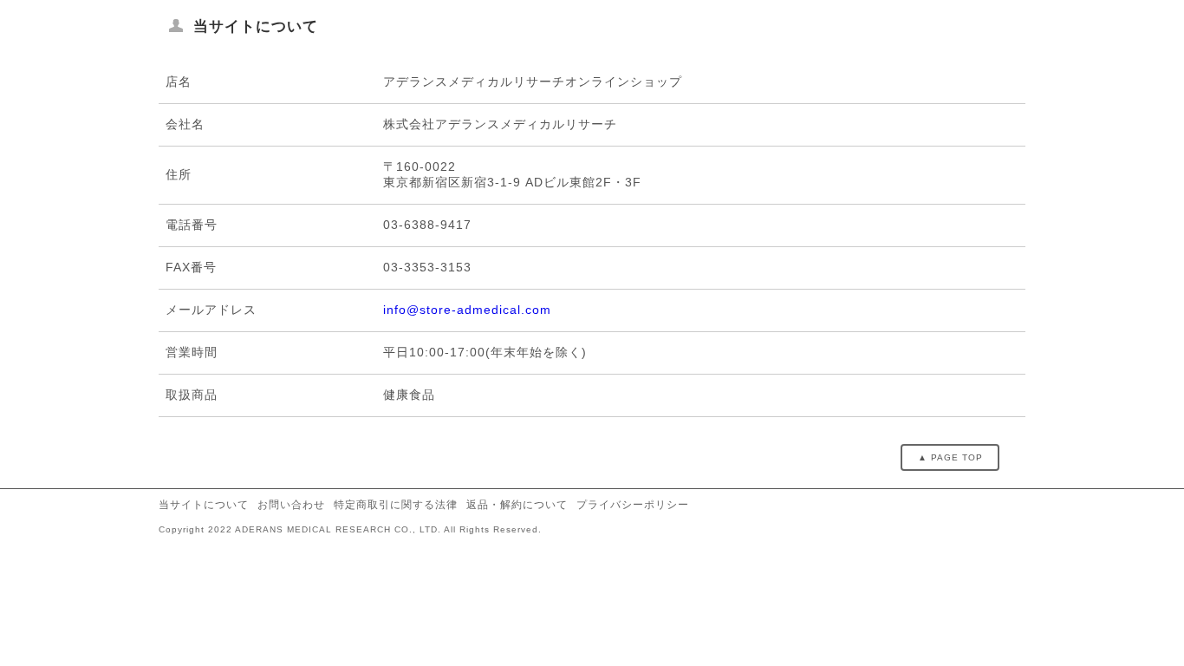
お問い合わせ (291, 505)
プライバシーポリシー (632, 505)
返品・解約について (517, 505)
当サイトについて (204, 505)
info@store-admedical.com (467, 310)
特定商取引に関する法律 (396, 505)
